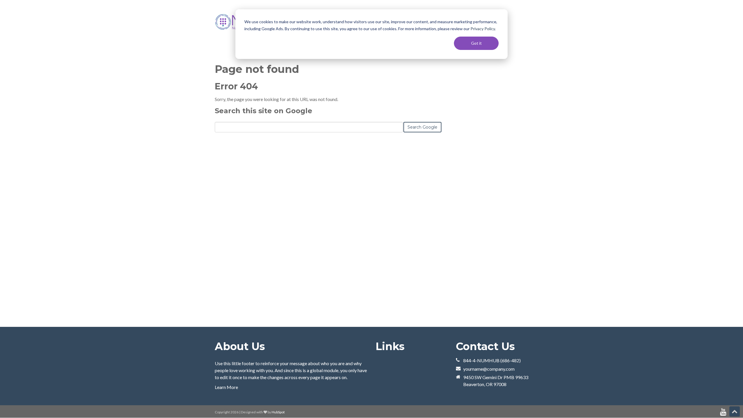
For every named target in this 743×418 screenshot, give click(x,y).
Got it (476, 43)
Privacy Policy (482, 28)
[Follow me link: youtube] (723, 412)
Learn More (226, 387)
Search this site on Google (263, 111)
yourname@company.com (489, 369)
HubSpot (278, 412)
